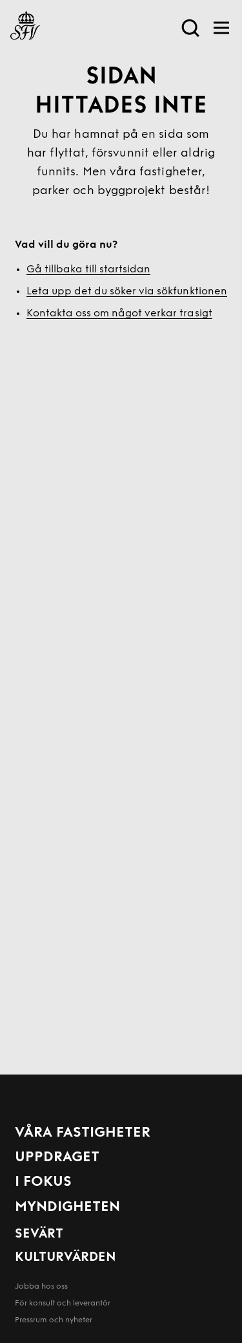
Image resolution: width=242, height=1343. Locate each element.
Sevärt (39, 1234)
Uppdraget (57, 1157)
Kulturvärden (65, 1257)
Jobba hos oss (41, 1287)
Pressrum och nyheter (53, 1320)
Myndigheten (67, 1207)
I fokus (43, 1182)
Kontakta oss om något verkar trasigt (119, 314)
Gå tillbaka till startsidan (88, 270)
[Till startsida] (25, 27)
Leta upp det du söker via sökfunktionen (126, 292)
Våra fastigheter (82, 1133)
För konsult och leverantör (62, 1303)
